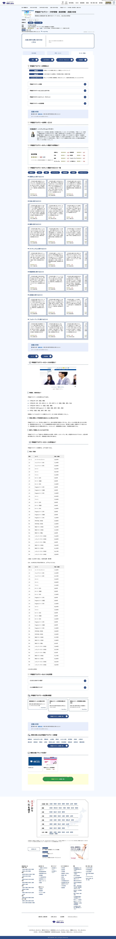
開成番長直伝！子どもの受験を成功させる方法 (77, 869)
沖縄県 (56, 833)
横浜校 (40, 742)
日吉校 (75, 739)
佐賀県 (55, 832)
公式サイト (29, 17)
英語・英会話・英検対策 (77, 894)
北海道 (51, 804)
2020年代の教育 (89, 867)
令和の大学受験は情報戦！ (77, 883)
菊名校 (57, 739)
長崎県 (59, 832)
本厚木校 (76, 742)
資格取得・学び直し (65, 873)
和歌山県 (68, 820)
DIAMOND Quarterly (55, 932)
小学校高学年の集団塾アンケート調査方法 (59, 28)
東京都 (51, 808)
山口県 (67, 824)
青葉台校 (46, 739)
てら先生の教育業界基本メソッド (77, 878)
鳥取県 (51, 824)
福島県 (75, 804)
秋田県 (67, 804)
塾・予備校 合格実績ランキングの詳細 (50, 849)
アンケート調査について (47, 853)
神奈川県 (56, 808)
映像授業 (41, 894)
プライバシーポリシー (72, 916)
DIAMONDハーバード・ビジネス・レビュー (60, 930)
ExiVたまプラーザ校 (38, 739)
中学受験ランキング (54, 868)
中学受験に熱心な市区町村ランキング (65, 883)
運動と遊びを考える (77, 880)
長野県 (67, 816)
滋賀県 (72, 820)
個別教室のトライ (42, 879)
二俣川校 (81, 739)
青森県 (55, 804)
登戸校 (58, 742)
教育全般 (63, 879)
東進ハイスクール (42, 880)
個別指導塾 (82, 2)
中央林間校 (63, 742)
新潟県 (51, 812)
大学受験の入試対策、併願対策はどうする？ (77, 908)
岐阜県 (59, 816)
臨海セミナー (41, 869)
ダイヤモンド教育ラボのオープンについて (51, 857)
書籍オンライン (73, 930)
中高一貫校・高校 (94, 2)
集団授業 (41, 890)
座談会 (87, 2)
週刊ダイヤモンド (46, 930)
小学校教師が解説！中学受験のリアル (77, 897)
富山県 (55, 812)
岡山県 (59, 824)
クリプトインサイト (78, 932)
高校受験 (63, 869)
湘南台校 (70, 742)
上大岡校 (52, 739)
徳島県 (51, 828)
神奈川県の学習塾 (33, 7)
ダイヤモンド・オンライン (35, 930)
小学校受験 (63, 885)
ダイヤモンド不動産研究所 (44, 932)
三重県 (63, 816)
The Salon (63, 932)
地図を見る (40, 114)
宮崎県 (71, 832)
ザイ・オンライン (82, 930)
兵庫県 (55, 820)
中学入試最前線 (77, 875)
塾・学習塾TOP (25, 7)
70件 (41, 28)
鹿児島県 (51, 833)
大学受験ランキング (54, 871)
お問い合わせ (54, 916)
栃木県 (72, 808)
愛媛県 (59, 828)
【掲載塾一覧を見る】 (43, 867)
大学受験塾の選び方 (65, 880)
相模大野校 (82, 742)
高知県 (63, 828)
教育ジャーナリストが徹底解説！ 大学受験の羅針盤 (78, 903)
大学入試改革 (88, 871)
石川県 (59, 812)
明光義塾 (41, 875)
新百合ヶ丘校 (52, 742)
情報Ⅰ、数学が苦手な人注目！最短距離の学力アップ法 (77, 887)
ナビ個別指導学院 (42, 877)
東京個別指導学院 (42, 871)
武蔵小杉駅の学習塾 (54, 7)
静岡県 (55, 816)
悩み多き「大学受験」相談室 (78, 891)
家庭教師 (63, 887)
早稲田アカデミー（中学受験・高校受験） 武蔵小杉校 (70, 7)
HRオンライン (69, 932)
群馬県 (76, 808)
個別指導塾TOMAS (42, 873)
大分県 (67, 832)
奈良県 (63, 820)
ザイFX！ (36, 932)
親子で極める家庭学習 (90, 874)
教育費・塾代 (64, 875)
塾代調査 (100, 2)
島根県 (55, 824)
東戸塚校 (70, 739)
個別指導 (41, 888)
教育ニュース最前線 (77, 899)
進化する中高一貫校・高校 (89, 879)
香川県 (55, 828)
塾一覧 (77, 2)
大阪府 (51, 820)
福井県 (63, 812)
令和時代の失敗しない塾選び (77, 873)
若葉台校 (30, 739)
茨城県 (68, 808)
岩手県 (59, 804)
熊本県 (63, 832)
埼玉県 (60, 808)
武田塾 (40, 882)
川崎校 (45, 742)
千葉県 (64, 808)
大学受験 (63, 871)
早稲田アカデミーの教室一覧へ (57, 716)
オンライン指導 (42, 892)
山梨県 (71, 816)
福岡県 (51, 832)
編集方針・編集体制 (43, 916)
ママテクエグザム (89, 876)
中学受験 (63, 867)
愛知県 (51, 816)
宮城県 (63, 804)
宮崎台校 (35, 742)
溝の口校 (30, 742)
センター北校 (63, 739)
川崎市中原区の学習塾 (43, 7)
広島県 (63, 824)
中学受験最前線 (89, 869)
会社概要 (62, 916)
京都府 (59, 820)
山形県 (71, 804)
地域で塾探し (71, 2)
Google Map (45, 31)
